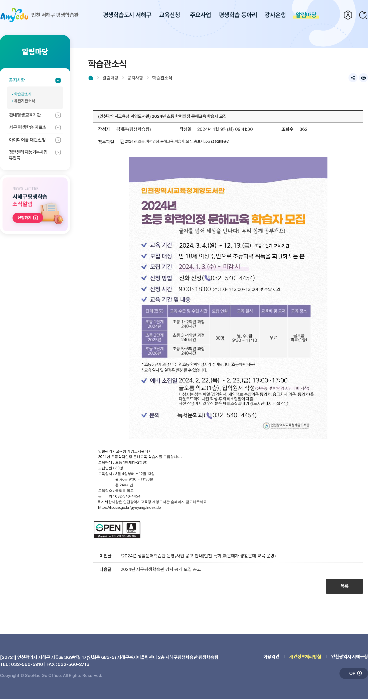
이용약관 (271, 656)
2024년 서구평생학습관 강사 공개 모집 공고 (161, 569)
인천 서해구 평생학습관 (55, 15)
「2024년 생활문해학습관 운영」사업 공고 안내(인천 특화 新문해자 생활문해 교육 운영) (198, 555)
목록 (344, 586)
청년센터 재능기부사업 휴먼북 (28, 154)
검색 (363, 15)
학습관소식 (23, 94)
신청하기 (25, 217)
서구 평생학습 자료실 (28, 127)
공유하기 (352, 77)
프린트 (363, 77)
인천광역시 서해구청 (349, 656)
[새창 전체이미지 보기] (228, 438)
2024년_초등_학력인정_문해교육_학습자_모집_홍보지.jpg (167, 141)
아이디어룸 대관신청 (27, 139)
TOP (350, 673)
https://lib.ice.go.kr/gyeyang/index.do (129, 507)
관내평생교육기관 (25, 115)
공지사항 (17, 80)
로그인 (348, 15)
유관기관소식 (24, 100)
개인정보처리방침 (305, 656)
